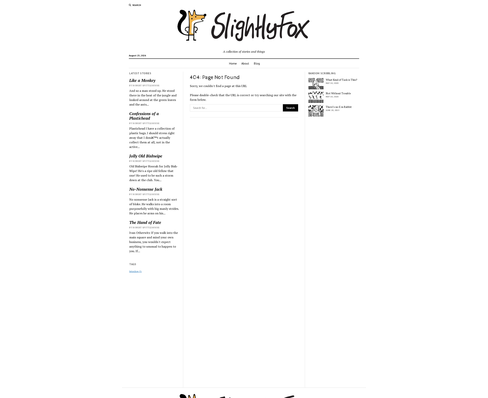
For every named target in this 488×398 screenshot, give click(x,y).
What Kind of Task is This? (341, 80)
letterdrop (135, 271)
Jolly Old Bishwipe (145, 156)
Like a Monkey (142, 80)
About (245, 63)
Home (233, 63)
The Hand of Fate (145, 222)
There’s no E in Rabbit (339, 107)
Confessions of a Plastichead (144, 115)
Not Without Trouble (338, 93)
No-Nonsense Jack (145, 189)
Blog (257, 63)
